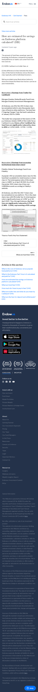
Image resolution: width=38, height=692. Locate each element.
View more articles (8, 31)
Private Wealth (7, 402)
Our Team (5, 432)
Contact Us (6, 460)
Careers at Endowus (9, 444)
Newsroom (6, 441)
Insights (5, 471)
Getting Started (7, 422)
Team (4, 450)
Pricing (4, 429)
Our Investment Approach (11, 426)
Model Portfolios (8, 399)
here (26, 516)
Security (5, 447)
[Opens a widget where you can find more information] (30, 688)
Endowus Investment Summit (12, 480)
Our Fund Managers (9, 435)
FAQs (4, 483)
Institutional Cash (8, 408)
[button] (18, 3)
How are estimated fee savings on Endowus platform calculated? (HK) (17, 280)
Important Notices (8, 457)
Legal (4, 454)
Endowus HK (6, 15)
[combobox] (19, 21)
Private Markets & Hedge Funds (13, 405)
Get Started (17, 15)
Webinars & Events (8, 474)
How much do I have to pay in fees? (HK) (16, 288)
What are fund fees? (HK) (11, 285)
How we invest (7, 393)
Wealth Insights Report (10, 477)
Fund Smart (6, 396)
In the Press (6, 438)
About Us (5, 419)
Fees (25, 15)
